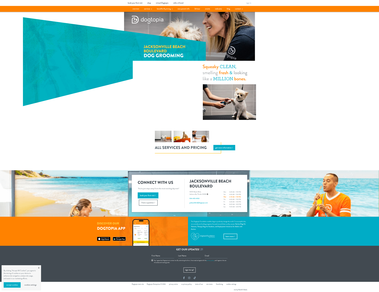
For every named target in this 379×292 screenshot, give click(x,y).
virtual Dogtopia (162, 2)
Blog (228, 8)
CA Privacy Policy (186, 284)
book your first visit (135, 2)
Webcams (218, 8)
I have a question (147, 202)
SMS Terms (209, 284)
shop (149, 2)
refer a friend (178, 2)
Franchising (219, 284)
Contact (238, 8)
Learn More (230, 236)
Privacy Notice (173, 284)
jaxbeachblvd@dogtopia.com (199, 203)
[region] (21, 277)
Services (147, 8)
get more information (223, 147)
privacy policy (210, 260)
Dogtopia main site (138, 284)
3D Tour (197, 8)
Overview (136, 8)
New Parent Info (184, 8)
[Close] (39, 268)
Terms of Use (199, 284)
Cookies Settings (30, 285)
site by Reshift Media (240, 290)
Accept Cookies (12, 285)
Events (207, 8)
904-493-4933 (194, 198)
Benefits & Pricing (164, 8)
